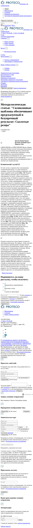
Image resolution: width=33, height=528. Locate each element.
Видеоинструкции (10, 51)
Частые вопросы (6, 76)
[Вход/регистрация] (2, 25)
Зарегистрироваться (20, 88)
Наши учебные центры (8, 65)
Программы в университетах (13, 61)
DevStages (24, 345)
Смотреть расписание (7, 36)
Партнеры (4, 84)
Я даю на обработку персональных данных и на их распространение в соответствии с (16, 388)
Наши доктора (8, 43)
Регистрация (7, 25)
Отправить (19, 391)
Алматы (6, 68)
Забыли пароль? (6, 526)
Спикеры (7, 12)
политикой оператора (17, 302)
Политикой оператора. (24, 352)
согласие (27, 295)
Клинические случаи (7, 74)
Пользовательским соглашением (16, 441)
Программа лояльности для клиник (12, 79)
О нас (2, 35)
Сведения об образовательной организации (18, 16)
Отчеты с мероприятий (11, 60)
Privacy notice (28, 394)
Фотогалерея (5, 56)
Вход (13, 25)
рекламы (10, 433)
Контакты (4, 86)
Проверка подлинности (11, 14)
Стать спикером (9, 45)
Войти (20, 520)
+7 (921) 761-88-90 (18, 33)
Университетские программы (10, 73)
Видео (3, 48)
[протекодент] (10, 308)
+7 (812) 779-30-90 (6, 33)
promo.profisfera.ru (6, 96)
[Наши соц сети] (5, 330)
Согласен (4, 357)
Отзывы (3, 83)
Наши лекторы (9, 41)
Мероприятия (8, 11)
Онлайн (6, 70)
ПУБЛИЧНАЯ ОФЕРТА (10, 340)
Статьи (3, 55)
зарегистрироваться (24, 523)
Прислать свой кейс (7, 20)
